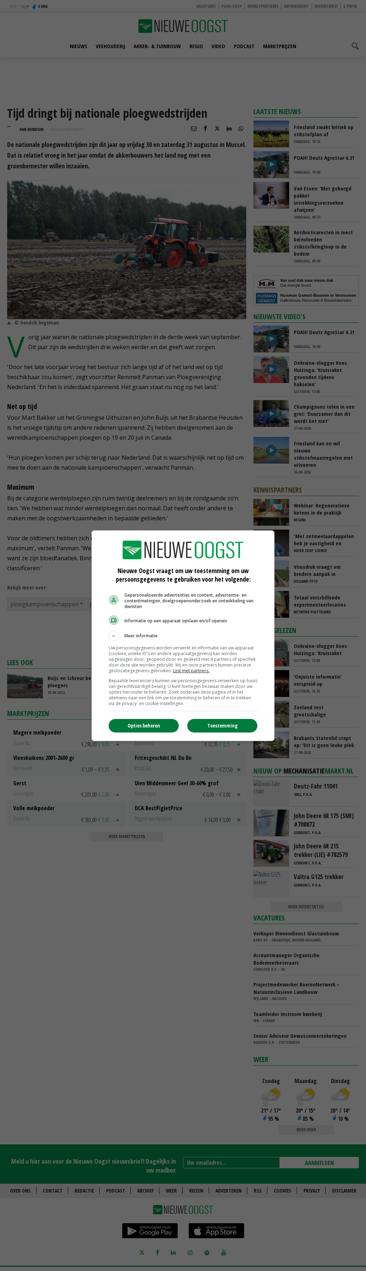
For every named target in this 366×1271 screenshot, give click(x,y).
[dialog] (183, 635)
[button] (183, 636)
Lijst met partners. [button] (191, 671)
